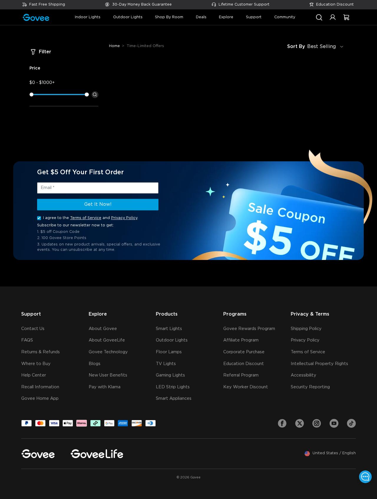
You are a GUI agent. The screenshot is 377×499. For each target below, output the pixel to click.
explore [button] (226, 17)
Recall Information (40, 387)
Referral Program (241, 375)
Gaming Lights (170, 375)
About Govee (103, 328)
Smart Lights (169, 328)
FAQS (27, 340)
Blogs (94, 364)
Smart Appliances (173, 398)
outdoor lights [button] (128, 17)
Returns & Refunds (40, 352)
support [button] (254, 17)
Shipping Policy (306, 328)
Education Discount (335, 4)
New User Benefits (108, 375)
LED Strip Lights (173, 387)
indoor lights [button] (87, 17)
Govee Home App (40, 398)
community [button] (284, 17)
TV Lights (166, 364)
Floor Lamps (169, 352)
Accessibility (303, 375)
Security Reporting (310, 387)
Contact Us (32, 328)
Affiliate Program (241, 340)
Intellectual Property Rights (319, 364)
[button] (333, 19)
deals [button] (201, 17)
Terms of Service (85, 218)
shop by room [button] (169, 17)
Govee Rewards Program (249, 328)
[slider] (31, 94)
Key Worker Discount (245, 387)
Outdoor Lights (172, 340)
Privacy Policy (124, 218)
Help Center (33, 375)
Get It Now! (98, 204)
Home (114, 46)
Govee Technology (108, 352)
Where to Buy (36, 364)
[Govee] (38, 453)
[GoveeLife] (97, 453)
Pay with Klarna (104, 387)
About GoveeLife (107, 340)
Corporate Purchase (243, 352)
